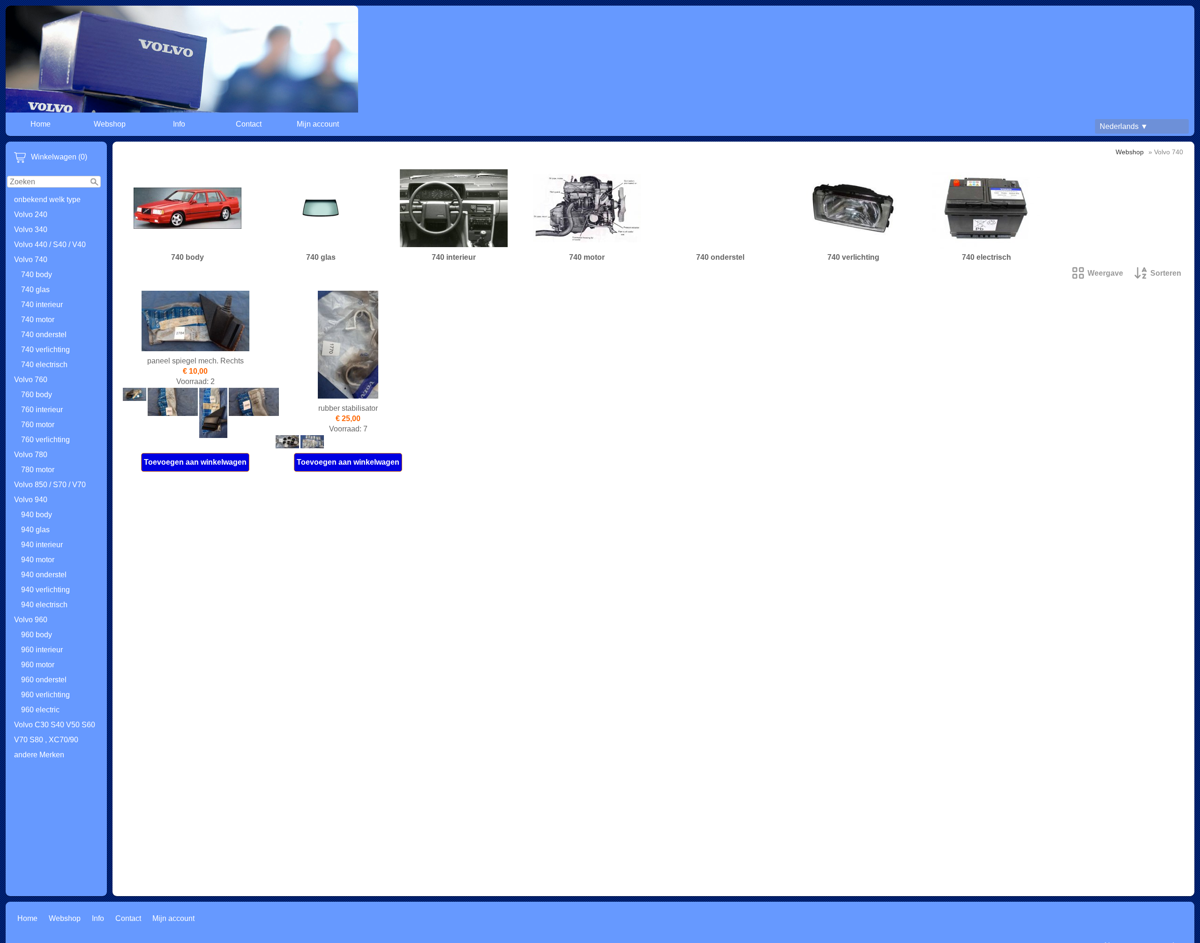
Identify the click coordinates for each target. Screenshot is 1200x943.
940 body (36, 515)
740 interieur (42, 305)
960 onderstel (44, 680)
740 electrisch (44, 365)
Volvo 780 (30, 455)
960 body (36, 635)
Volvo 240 (30, 215)
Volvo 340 (30, 230)
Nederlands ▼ (1124, 126)
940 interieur (42, 545)
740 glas (35, 290)
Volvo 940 (30, 500)
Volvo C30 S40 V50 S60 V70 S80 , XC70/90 (54, 732)
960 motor (37, 665)
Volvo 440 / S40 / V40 (50, 245)
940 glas (35, 530)
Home (40, 124)
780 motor (37, 470)
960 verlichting (45, 695)
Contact (249, 124)
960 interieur (42, 650)
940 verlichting (45, 590)
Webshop (110, 124)
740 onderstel (44, 335)
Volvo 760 (30, 380)
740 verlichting (45, 350)
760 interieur (42, 410)
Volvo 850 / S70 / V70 (50, 485)
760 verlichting (45, 440)
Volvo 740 (30, 260)
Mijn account (318, 124)
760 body (36, 395)
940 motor (37, 560)
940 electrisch (44, 605)
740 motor (37, 320)
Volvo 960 (30, 620)
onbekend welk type (47, 200)
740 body (36, 275)
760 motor (37, 425)
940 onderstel (44, 575)
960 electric (40, 710)
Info (179, 124)
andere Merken (39, 755)
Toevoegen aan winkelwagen (195, 462)
